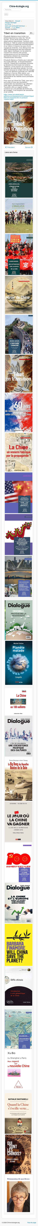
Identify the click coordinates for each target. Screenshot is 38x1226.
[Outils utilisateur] (31, 33)
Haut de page (31, 1222)
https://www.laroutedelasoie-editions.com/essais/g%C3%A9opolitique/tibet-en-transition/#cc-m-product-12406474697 (19, 96)
